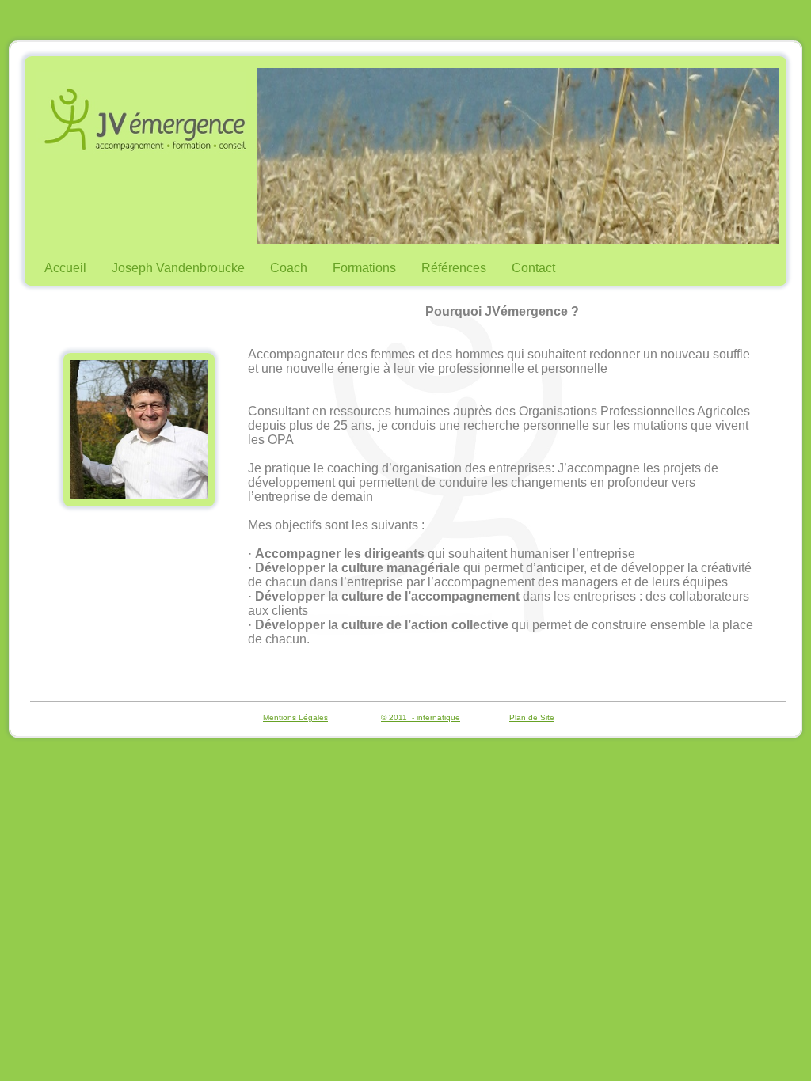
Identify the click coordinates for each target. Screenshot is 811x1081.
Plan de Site (531, 717)
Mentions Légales (295, 717)
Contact (533, 268)
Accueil (65, 268)
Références (453, 268)
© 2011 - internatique (420, 717)
